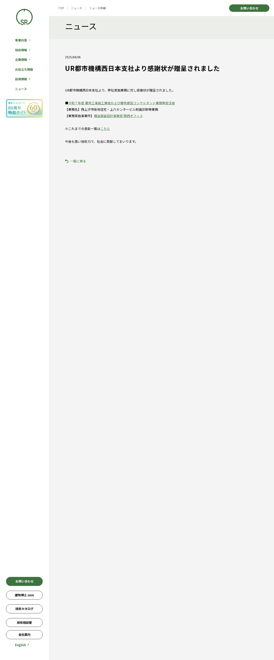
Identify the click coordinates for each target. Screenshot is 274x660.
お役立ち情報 (24, 69)
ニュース (21, 89)
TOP (61, 8)
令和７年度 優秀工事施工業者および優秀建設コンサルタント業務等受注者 (121, 103)
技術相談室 (24, 622)
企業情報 (21, 59)
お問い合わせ (24, 581)
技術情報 (21, 50)
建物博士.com (24, 595)
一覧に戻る (78, 161)
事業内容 (21, 40)
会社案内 (24, 634)
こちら (105, 128)
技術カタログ (24, 609)
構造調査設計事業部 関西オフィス (118, 115)
